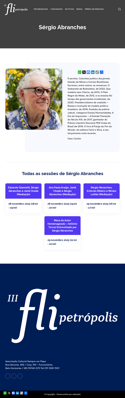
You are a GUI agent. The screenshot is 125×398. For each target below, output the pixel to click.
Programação (41, 9)
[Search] (119, 9)
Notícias (69, 9)
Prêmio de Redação (94, 9)
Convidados (57, 9)
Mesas (79, 9)
